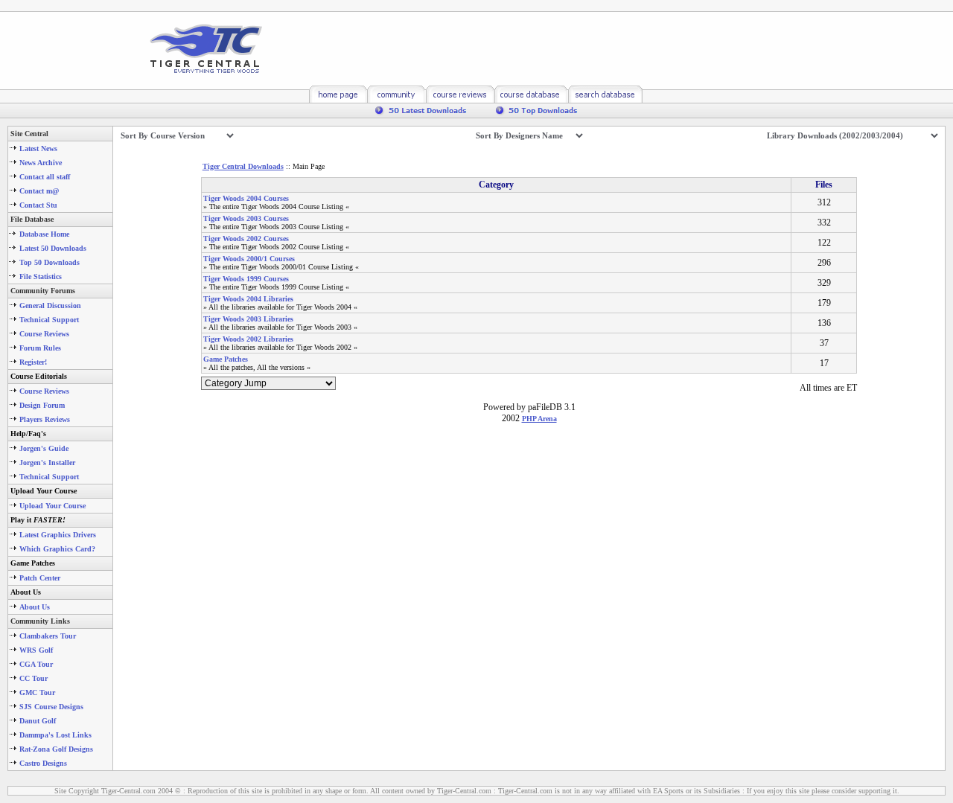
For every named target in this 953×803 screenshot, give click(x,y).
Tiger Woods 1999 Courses (246, 279)
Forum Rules (40, 348)
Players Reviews (44, 419)
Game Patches (225, 359)
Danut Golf (37, 721)
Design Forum (42, 405)
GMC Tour (37, 692)
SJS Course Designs (51, 707)
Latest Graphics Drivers (57, 535)
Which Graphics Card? (57, 549)
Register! (33, 362)
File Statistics (40, 276)
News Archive (40, 163)
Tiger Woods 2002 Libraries (248, 339)
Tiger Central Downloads (243, 166)
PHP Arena (539, 419)
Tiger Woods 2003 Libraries (248, 319)
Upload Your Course (52, 506)
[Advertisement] (535, 48)
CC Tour (33, 678)
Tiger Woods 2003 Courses (246, 218)
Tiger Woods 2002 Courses (246, 238)
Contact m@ (39, 191)
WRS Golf (36, 650)
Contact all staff (44, 177)
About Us (34, 607)
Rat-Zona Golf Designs (56, 749)
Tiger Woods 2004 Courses (246, 198)
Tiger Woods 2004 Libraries (248, 299)
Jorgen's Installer (47, 462)
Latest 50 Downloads (52, 248)
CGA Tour (36, 664)
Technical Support (49, 320)
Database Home (44, 234)
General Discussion (50, 305)
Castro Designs (43, 763)
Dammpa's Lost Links (55, 735)
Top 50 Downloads (49, 262)
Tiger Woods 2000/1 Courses (249, 259)
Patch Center (39, 578)
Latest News (38, 148)
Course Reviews (44, 334)
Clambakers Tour (47, 636)
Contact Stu (38, 205)
